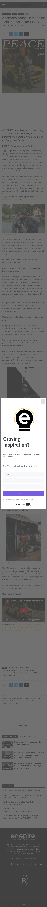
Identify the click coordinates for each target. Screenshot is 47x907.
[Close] (43, 401)
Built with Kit (23, 504)
